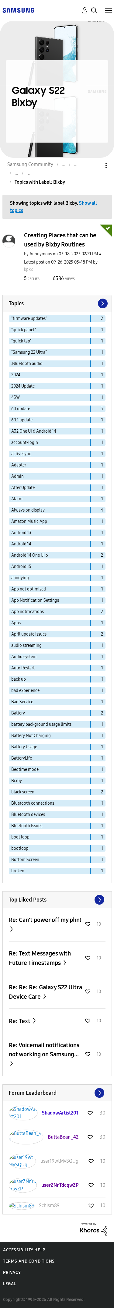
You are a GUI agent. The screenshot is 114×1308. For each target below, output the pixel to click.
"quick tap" (21, 341)
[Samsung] (18, 10)
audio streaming (26, 645)
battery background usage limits (41, 724)
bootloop (20, 848)
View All (57, 899)
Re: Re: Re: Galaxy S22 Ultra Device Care (45, 992)
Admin (17, 476)
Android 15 (21, 566)
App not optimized (28, 589)
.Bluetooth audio (27, 363)
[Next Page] (102, 303)
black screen (22, 792)
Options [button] (96, 165)
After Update (23, 487)
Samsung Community (30, 164)
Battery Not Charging (31, 735)
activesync (21, 453)
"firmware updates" (29, 318)
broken (17, 871)
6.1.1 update (22, 420)
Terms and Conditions (29, 1261)
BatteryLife (21, 758)
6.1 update (20, 408)
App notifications (27, 611)
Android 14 (21, 544)
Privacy (12, 1272)
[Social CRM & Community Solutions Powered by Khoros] (93, 1229)
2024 (15, 375)
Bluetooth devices (28, 814)
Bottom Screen (25, 859)
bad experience (25, 690)
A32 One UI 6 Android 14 (33, 431)
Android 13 (21, 532)
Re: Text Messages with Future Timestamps (40, 958)
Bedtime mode (25, 769)
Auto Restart (23, 668)
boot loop (20, 837)
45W (15, 397)
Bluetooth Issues (26, 825)
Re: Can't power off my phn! (45, 919)
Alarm (16, 499)
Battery (18, 713)
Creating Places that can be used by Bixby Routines (60, 240)
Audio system (23, 656)
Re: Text (20, 1021)
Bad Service (22, 701)
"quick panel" (23, 329)
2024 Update (23, 386)
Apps (16, 623)
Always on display (28, 510)
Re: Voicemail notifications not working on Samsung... (44, 1049)
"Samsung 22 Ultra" (29, 352)
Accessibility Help (24, 1250)
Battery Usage (24, 747)
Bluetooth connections (32, 803)
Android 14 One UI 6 (29, 555)
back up (18, 679)
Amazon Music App (29, 521)
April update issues (29, 634)
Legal (9, 1283)
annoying (20, 577)
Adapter (18, 465)
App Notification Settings (35, 600)
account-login (24, 442)
